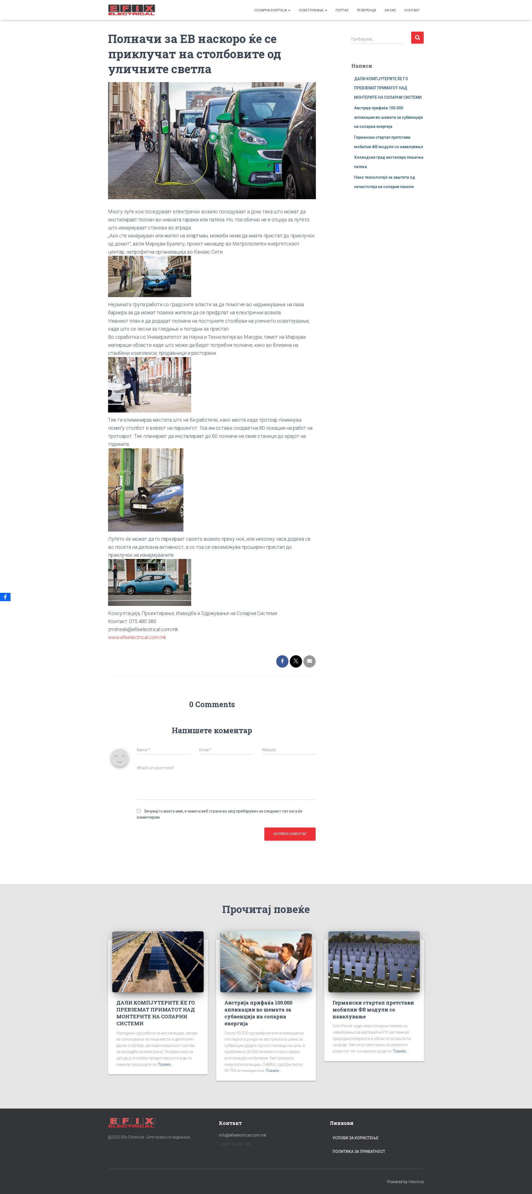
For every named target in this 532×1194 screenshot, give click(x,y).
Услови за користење (355, 1138)
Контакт (412, 10)
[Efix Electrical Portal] (132, 10)
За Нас (390, 10)
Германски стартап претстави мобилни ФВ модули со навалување (373, 1009)
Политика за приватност (358, 1151)
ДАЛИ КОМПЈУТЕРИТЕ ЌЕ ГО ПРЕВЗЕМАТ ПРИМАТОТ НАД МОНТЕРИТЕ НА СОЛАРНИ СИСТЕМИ (388, 88)
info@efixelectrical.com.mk (242, 1135)
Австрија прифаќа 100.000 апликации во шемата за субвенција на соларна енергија (388, 117)
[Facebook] (5, 597)
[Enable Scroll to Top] (521, 1183)
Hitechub (416, 1182)
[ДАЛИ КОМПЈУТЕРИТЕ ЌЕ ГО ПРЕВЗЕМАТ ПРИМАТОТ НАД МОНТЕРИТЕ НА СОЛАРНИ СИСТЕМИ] (158, 961)
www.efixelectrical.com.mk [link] (137, 637)
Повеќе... (165, 1064)
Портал (342, 10)
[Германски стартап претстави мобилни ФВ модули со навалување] (374, 961)
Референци (366, 10)
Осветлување (311, 10)
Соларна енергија (271, 10)
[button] (289, 10)
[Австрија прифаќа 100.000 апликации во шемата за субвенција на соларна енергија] (266, 961)
